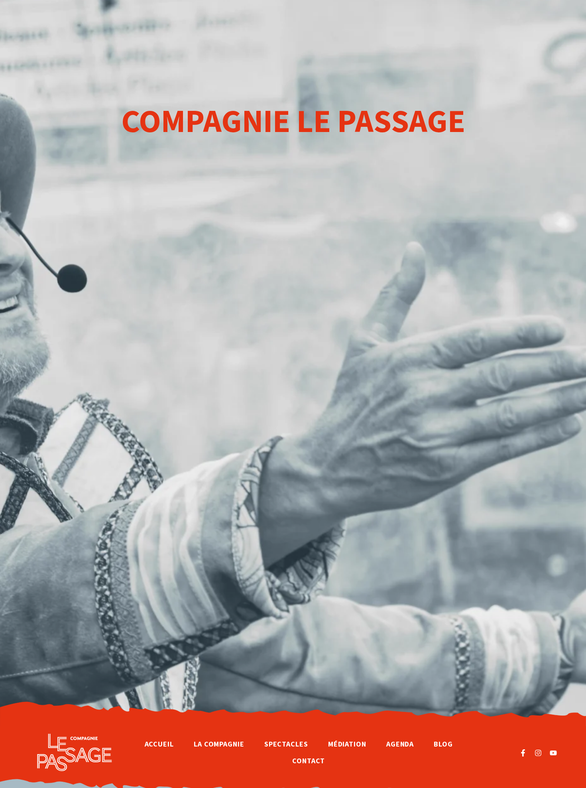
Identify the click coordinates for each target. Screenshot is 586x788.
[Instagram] (538, 752)
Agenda (400, 744)
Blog (443, 744)
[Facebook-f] (523, 752)
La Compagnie (219, 744)
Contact (308, 761)
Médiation (347, 744)
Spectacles (286, 744)
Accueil (159, 744)
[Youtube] (553, 752)
